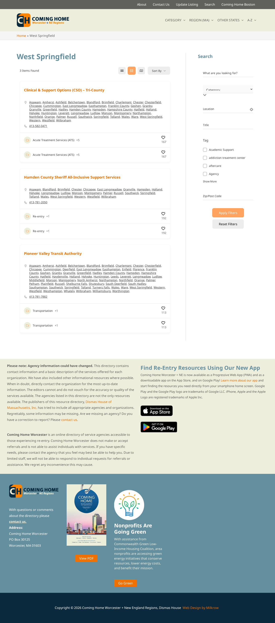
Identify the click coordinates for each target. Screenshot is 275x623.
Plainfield (47, 284)
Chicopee (35, 106)
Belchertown (76, 102)
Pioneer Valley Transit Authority (53, 253)
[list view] (132, 71)
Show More (210, 181)
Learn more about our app (239, 380)
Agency (214, 174)
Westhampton (52, 291)
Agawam (35, 102)
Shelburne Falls (76, 284)
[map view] (141, 71)
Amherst (48, 102)
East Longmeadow (75, 106)
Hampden (99, 109)
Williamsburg (102, 291)
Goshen (136, 106)
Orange (49, 117)
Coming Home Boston (238, 4)
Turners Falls (101, 287)
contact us (69, 419)
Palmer (60, 117)
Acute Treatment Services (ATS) (53, 140)
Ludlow (95, 113)
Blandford (93, 102)
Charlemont (123, 102)
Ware (134, 117)
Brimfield (108, 102)
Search (210, 4)
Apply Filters (228, 213)
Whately (69, 291)
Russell (72, 117)
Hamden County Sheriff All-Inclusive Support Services (72, 177)
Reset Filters (228, 224)
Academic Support (221, 150)
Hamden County (80, 109)
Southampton (38, 287)
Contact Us (161, 4)
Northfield (36, 117)
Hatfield (139, 109)
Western (34, 120)
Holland (151, 109)
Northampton (142, 113)
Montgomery (122, 113)
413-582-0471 (38, 126)
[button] (183, 20)
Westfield (48, 120)
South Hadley (137, 284)
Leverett (63, 113)
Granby (147, 106)
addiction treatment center (227, 158)
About (141, 4)
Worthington (120, 291)
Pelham (34, 284)
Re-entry (38, 216)
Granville (35, 109)
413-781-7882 (38, 297)
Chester (138, 102)
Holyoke (34, 113)
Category (209, 91)
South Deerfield (116, 284)
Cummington (52, 106)
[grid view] (122, 71)
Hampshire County (119, 109)
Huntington (49, 113)
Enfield (126, 269)
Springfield (101, 117)
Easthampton (97, 106)
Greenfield (50, 109)
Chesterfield (153, 102)
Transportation (43, 311)
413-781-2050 (38, 202)
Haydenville (60, 276)
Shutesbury (96, 284)
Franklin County (118, 106)
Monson (106, 113)
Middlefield (36, 280)
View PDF (86, 558)
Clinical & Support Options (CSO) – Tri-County (64, 90)
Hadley (63, 109)
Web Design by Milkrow (201, 607)
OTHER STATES (228, 20)
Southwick (85, 117)
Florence (138, 269)
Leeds (115, 276)
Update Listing (187, 4)
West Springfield (151, 117)
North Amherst (87, 280)
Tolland (115, 117)
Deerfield (69, 269)
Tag (205, 140)
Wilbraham (63, 120)
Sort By (156, 71)
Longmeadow (80, 113)
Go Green (125, 583)
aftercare (215, 166)
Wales (126, 117)
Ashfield (61, 102)
